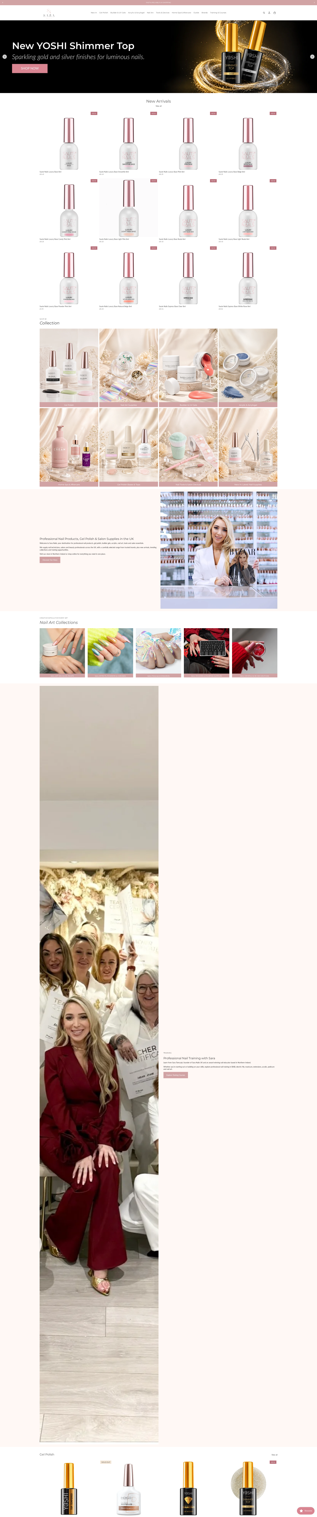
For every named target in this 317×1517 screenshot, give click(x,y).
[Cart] (274, 13)
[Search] (264, 13)
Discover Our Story (50, 560)
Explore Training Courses (175, 1075)
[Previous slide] (4, 56)
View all (158, 106)
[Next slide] (312, 56)
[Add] (94, 165)
